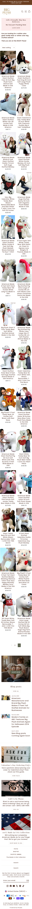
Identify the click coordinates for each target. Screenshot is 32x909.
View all (16, 691)
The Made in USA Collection (16, 857)
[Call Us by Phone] (16, 788)
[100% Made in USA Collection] (16, 822)
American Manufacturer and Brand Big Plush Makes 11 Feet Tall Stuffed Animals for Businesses (20, 704)
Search (16, 862)
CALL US (16, 809)
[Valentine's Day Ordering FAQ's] (16, 754)
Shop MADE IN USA (16, 843)
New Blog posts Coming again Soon (21, 734)
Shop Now (16, 672)
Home (16, 849)
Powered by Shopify (16, 907)
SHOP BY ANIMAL (16, 854)
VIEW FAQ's (16, 776)
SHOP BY (16, 851)
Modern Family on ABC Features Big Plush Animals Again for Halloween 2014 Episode (21, 722)
